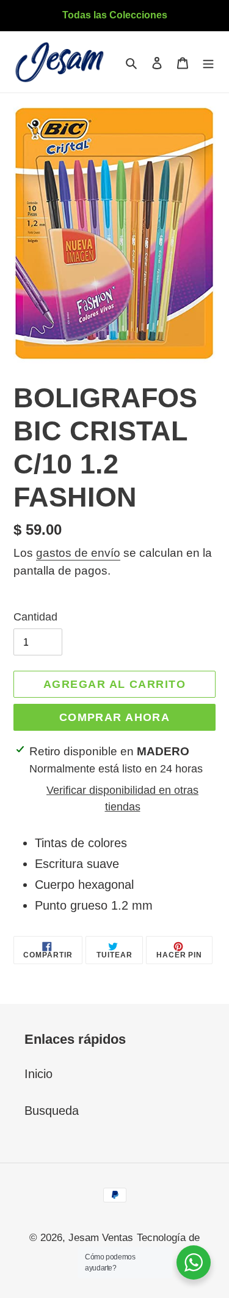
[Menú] (208, 62)
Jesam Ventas (100, 1237)
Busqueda (51, 1110)
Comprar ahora (114, 717)
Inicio (38, 1074)
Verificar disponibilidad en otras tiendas (122, 798)
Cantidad (35, 617)
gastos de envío (78, 552)
